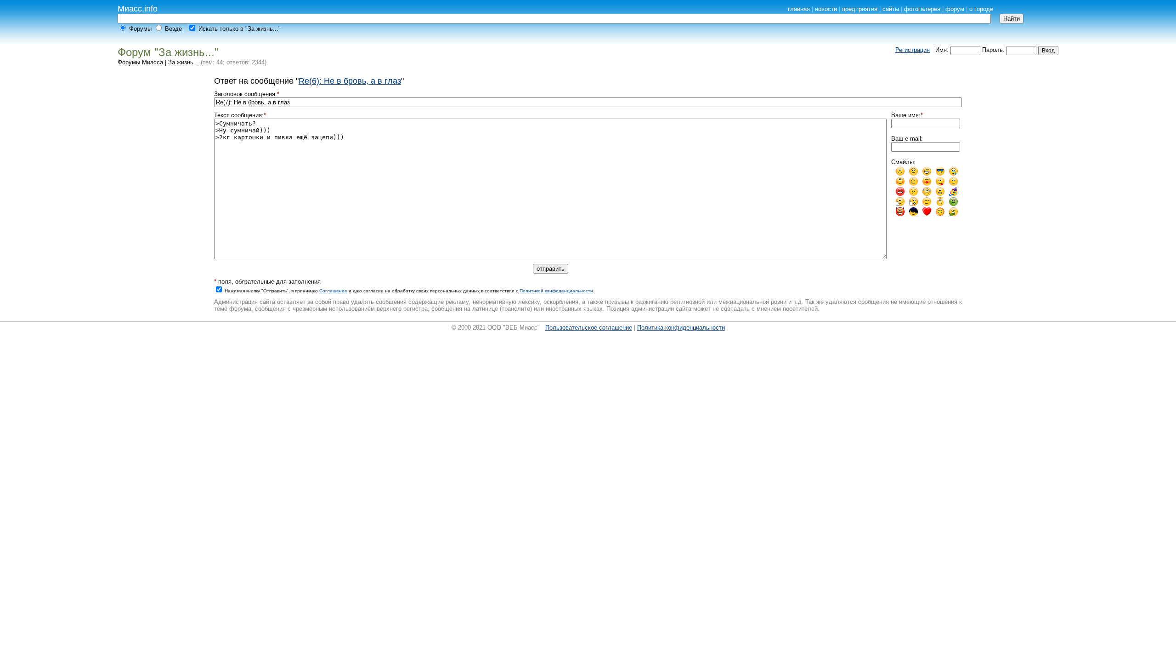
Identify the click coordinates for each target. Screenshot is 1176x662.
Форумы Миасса (140, 62)
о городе (981, 9)
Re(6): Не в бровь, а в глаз (350, 81)
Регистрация (912, 49)
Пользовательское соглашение (588, 327)
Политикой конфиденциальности (556, 290)
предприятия (859, 9)
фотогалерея (922, 9)
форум (954, 9)
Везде (173, 28)
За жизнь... (183, 62)
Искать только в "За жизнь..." (239, 28)
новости (826, 9)
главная (799, 9)
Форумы (140, 28)
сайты (890, 9)
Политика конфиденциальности (681, 327)
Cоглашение (333, 290)
